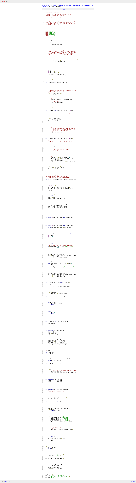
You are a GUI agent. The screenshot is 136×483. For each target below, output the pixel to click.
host (51, 6)
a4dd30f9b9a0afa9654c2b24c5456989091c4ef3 (82, 5)
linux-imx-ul (68, 5)
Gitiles (6, 481)
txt (131, 481)
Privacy (9, 481)
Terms (12, 481)
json (134, 481)
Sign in (134, 1)
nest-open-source (46, 5)
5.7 (64, 5)
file (64, 9)
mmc (48, 6)
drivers (44, 6)
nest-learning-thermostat (57, 5)
